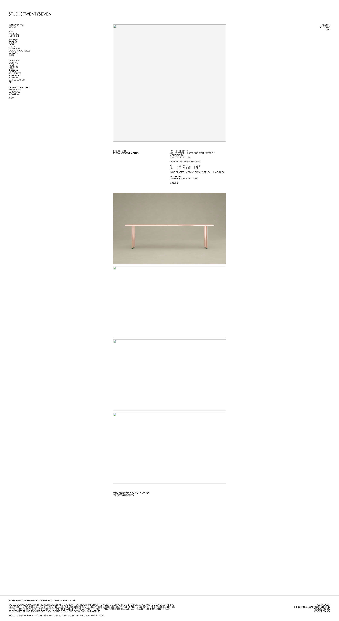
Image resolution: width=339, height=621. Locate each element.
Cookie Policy (322, 611)
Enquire (174, 183)
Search (326, 25)
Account (325, 27)
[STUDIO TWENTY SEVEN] (30, 14)
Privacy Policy (322, 609)
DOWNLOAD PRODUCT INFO (184, 179)
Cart (327, 30)
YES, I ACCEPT (323, 605)
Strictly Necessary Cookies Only (312, 607)
